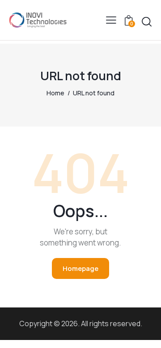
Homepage (80, 268)
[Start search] (147, 22)
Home (55, 93)
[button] (111, 20)
